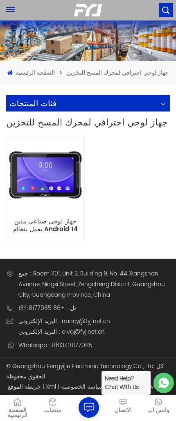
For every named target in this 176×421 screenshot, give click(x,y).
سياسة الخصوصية (82, 386)
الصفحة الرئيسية (34, 72)
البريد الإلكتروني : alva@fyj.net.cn (61, 332)
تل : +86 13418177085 (47, 308)
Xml (51, 386)
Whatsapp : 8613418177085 (55, 345)
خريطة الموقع (24, 386)
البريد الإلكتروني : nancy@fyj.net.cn (64, 321)
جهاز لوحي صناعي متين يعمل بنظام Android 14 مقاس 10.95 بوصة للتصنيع (45, 225)
